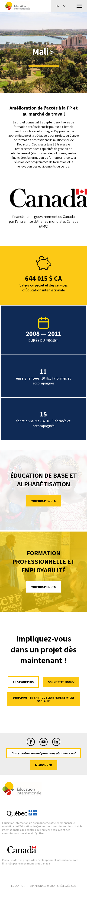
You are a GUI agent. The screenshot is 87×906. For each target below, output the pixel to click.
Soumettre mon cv (61, 682)
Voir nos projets (43, 501)
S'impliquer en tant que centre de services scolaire (43, 699)
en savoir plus (23, 682)
